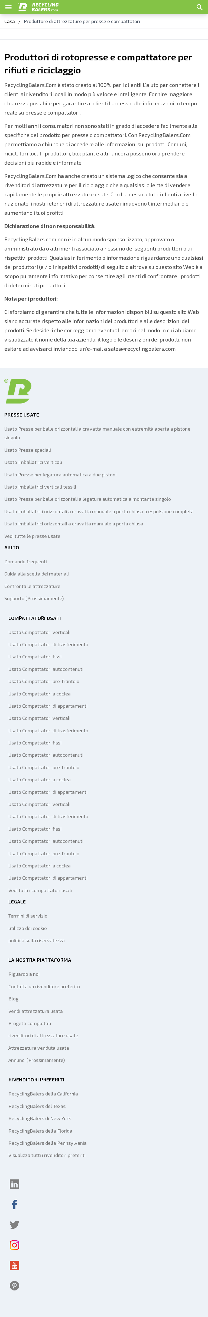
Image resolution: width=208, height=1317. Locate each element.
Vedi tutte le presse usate (32, 536)
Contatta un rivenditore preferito (44, 986)
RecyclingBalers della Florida (40, 1131)
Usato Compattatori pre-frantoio (43, 681)
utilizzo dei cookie (27, 928)
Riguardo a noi (24, 974)
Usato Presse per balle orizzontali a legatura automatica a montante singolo (87, 499)
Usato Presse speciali (27, 450)
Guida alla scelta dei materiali (36, 574)
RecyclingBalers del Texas (37, 1106)
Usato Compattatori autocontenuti (45, 669)
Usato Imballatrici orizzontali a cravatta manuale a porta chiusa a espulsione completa (99, 511)
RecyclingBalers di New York (39, 1118)
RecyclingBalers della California (43, 1094)
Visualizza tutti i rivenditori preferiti (47, 1155)
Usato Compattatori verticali (39, 632)
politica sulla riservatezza (36, 940)
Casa (9, 21)
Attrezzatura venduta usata (38, 1048)
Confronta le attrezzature (32, 586)
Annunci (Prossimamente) (36, 1060)
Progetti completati (29, 1023)
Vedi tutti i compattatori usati (40, 890)
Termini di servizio (27, 916)
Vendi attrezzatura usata (35, 1011)
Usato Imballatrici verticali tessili (40, 487)
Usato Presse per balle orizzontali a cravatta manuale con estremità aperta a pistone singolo (97, 433)
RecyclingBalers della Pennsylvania (47, 1143)
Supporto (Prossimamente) (34, 598)
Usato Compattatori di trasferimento (48, 644)
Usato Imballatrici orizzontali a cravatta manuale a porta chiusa (73, 523)
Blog (13, 998)
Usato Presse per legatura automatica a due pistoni (60, 474)
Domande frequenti (25, 561)
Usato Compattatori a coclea (39, 694)
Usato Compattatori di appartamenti (47, 706)
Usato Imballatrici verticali (33, 462)
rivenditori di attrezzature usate (43, 1035)
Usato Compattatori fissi (34, 656)
